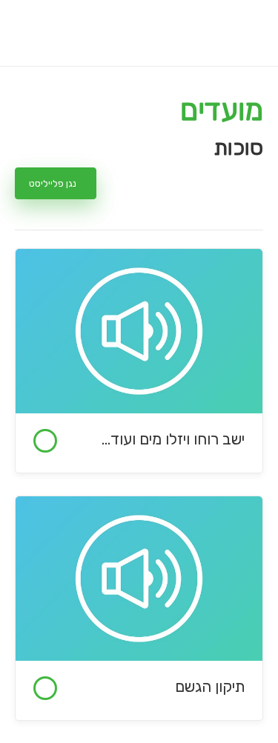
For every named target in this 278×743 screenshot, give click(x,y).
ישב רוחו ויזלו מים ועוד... (173, 439)
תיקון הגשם (210, 686)
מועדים (221, 110)
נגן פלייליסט (52, 183)
